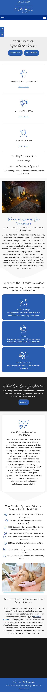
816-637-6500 (23, 688)
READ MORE (23, 87)
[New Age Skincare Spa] (23, 10)
